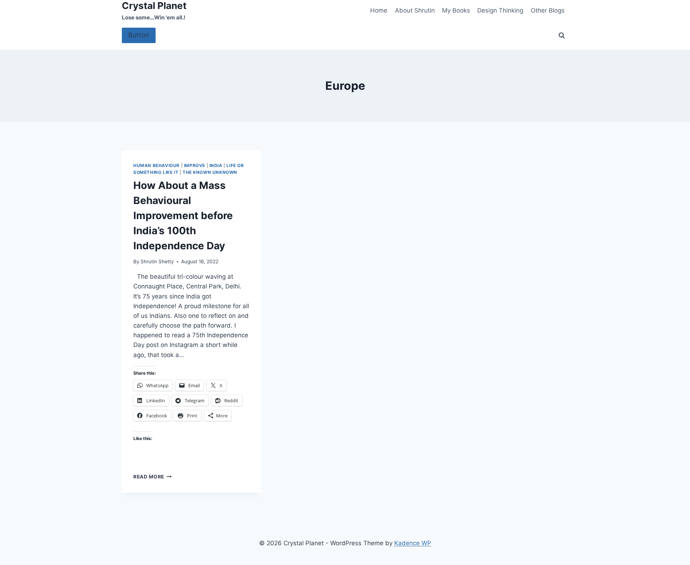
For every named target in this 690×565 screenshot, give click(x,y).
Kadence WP (412, 543)
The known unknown (210, 172)
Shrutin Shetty (157, 261)
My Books (456, 10)
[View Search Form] (561, 35)
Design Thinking (500, 10)
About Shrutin (415, 10)
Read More (152, 477)
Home (378, 10)
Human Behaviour (156, 165)
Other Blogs (548, 10)
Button (138, 35)
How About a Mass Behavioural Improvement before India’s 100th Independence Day (183, 215)
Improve (194, 165)
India (216, 165)
